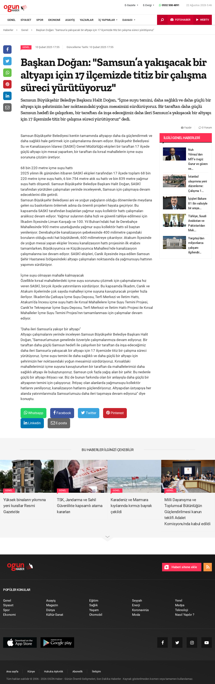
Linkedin (34, 423)
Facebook (63, 413)
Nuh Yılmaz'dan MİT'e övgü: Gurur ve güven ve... (197, 159)
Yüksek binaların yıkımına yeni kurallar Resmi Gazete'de (24, 505)
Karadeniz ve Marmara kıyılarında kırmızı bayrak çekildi (131, 505)
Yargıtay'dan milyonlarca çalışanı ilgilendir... (196, 245)
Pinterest (117, 413)
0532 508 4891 (170, 5)
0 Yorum (206, 127)
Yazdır (187, 127)
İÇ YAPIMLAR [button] (106, 19)
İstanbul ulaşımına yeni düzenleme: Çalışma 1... (197, 184)
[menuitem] (14, 20)
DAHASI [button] (127, 19)
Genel (26, 47)
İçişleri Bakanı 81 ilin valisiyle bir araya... (197, 203)
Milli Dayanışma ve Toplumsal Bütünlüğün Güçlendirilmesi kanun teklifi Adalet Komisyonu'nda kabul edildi (187, 511)
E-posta (61, 423)
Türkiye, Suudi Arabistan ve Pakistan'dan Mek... (197, 223)
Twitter (90, 413)
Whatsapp (35, 413)
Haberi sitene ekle (184, 567)
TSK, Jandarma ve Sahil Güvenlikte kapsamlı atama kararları (79, 505)
